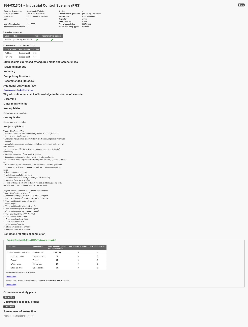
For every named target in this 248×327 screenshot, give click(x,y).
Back (241, 5)
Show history (11, 277)
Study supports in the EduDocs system (18, 90)
